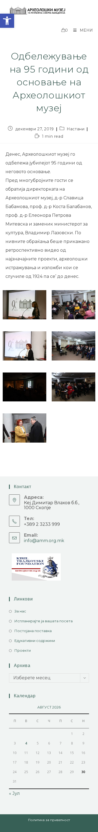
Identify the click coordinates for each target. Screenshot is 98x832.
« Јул (14, 793)
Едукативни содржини (34, 640)
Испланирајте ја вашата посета (43, 621)
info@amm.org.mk (44, 540)
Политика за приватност (49, 820)
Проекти (22, 650)
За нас (20, 611)
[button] (7, 21)
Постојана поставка (33, 631)
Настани (75, 129)
